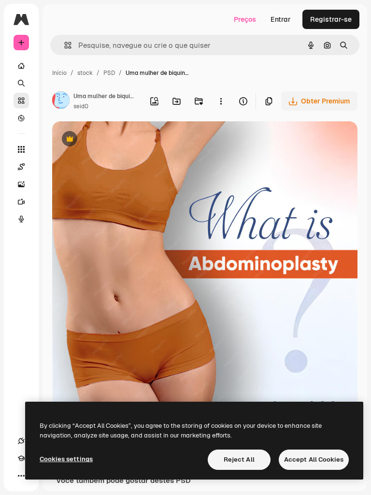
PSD (109, 73)
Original (114, 140)
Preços (245, 19)
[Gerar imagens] (21, 184)
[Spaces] (21, 167)
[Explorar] (21, 118)
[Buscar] (21, 83)
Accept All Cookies (313, 459)
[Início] (21, 65)
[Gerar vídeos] (21, 201)
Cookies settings (66, 459)
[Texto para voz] (21, 219)
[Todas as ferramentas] (21, 149)
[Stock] (21, 100)
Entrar (281, 19)
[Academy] (21, 458)
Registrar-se (331, 19)
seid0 (80, 106)
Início (59, 73)
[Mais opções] (220, 101)
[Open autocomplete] (64, 45)
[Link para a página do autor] (61, 101)
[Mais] (21, 475)
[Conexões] (21, 441)
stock (85, 73)
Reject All (239, 459)
